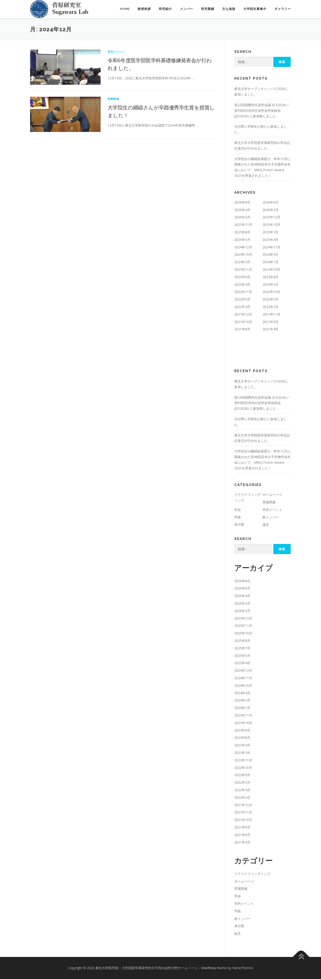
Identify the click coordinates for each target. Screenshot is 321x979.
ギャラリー (282, 9)
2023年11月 (243, 269)
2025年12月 (271, 217)
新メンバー (270, 517)
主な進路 (228, 9)
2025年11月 (243, 224)
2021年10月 (243, 322)
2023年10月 (271, 269)
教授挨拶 (144, 9)
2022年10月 (271, 291)
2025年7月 (270, 232)
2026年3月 (270, 210)
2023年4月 (242, 284)
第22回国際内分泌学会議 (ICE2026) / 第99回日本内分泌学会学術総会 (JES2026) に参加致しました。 (261, 110)
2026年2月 (242, 217)
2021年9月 (270, 322)
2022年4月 (242, 306)
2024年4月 (270, 254)
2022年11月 (243, 291)
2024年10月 (243, 254)
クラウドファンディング (252, 873)
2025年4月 (270, 239)
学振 (237, 517)
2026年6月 (270, 202)
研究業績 (207, 9)
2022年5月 (270, 299)
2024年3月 (242, 262)
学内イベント (116, 51)
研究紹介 (165, 9)
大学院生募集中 (254, 9)
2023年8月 (270, 277)
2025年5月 (242, 239)
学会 (237, 509)
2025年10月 (271, 224)
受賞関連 (113, 98)
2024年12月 (243, 247)
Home (125, 9)
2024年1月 (270, 262)
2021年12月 (243, 314)
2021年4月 (270, 329)
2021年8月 (242, 329)
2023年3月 (270, 284)
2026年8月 (242, 202)
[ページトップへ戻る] (301, 957)
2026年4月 (242, 210)
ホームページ (272, 494)
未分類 (239, 524)
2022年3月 (270, 306)
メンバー (186, 9)
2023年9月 (242, 277)
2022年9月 (242, 299)
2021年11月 (271, 314)
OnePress (208, 968)
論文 (265, 524)
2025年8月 (242, 232)
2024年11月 (271, 247)
